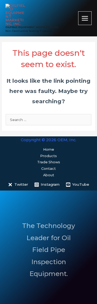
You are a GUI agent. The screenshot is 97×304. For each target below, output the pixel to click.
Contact (48, 169)
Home (48, 149)
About (48, 175)
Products (48, 156)
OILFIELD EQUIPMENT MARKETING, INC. (32, 27)
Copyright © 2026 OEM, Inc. (48, 139)
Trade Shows (48, 162)
